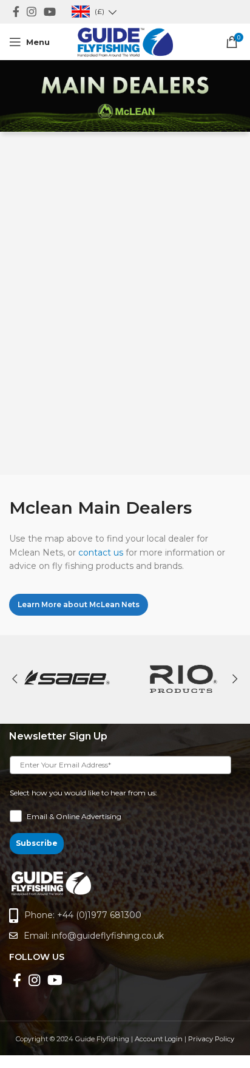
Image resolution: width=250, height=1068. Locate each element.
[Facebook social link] (16, 11)
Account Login (159, 1039)
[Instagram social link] (31, 11)
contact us (100, 552)
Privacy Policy (211, 1039)
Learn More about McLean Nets (79, 604)
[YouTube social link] (49, 11)
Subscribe (37, 843)
